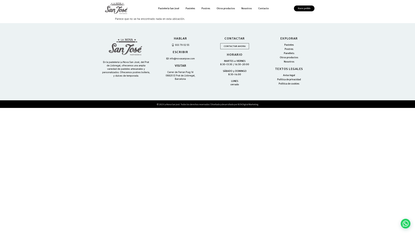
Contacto (263, 8)
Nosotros (246, 8)
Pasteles (190, 8)
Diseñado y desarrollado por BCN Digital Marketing (234, 104)
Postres (206, 8)
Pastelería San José (168, 8)
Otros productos (226, 8)
